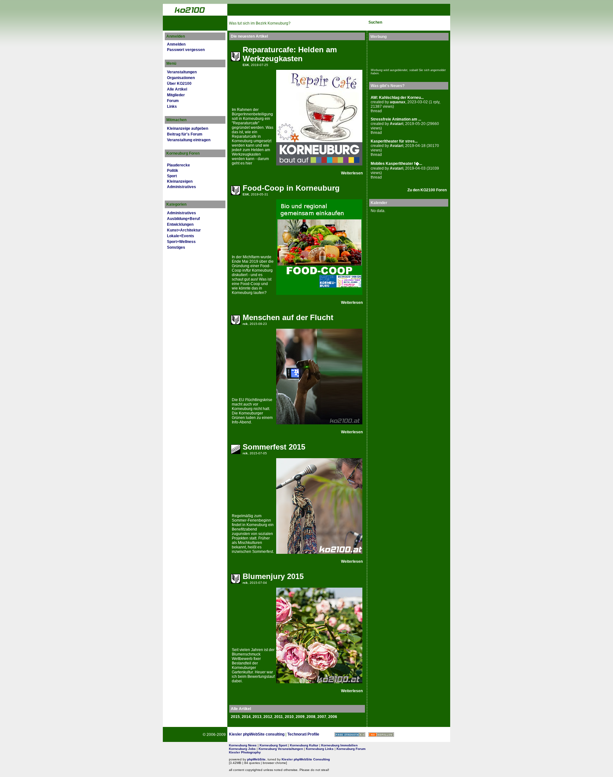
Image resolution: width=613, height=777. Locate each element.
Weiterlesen (352, 173)
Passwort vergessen (186, 50)
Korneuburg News (243, 745)
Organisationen (181, 78)
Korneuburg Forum (351, 749)
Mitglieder (176, 95)
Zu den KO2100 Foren (427, 190)
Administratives (181, 187)
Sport (172, 176)
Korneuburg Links (320, 749)
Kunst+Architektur (184, 230)
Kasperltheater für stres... (394, 141)
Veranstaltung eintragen (188, 140)
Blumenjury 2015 (273, 576)
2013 (257, 717)
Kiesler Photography (245, 752)
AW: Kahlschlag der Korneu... (397, 97)
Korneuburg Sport (273, 745)
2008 (310, 717)
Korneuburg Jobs (242, 749)
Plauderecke (178, 165)
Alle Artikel (177, 89)
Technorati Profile (303, 734)
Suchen (375, 22)
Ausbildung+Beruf (183, 218)
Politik (172, 170)
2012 (267, 717)
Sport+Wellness (181, 241)
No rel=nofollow (381, 734)
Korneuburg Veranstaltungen (281, 749)
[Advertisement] (408, 53)
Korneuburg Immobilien (339, 745)
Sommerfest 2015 (274, 447)
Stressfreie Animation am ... (396, 119)
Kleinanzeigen (180, 181)
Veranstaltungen (182, 72)
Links (172, 106)
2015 (235, 717)
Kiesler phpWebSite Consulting (306, 759)
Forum (173, 101)
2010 (289, 717)
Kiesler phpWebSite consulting (256, 734)
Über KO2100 (179, 83)
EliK (246, 65)
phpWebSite (256, 759)
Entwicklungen (180, 224)
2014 (246, 717)
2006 (332, 717)
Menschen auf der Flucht (288, 317)
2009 (300, 717)
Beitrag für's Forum (184, 134)
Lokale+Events (180, 236)
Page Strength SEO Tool (350, 734)
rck (245, 324)
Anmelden (176, 44)
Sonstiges (176, 247)
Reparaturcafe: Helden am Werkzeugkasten (290, 54)
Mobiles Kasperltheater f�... (396, 163)
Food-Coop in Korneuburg (291, 188)
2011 (278, 717)
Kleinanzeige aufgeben (187, 128)
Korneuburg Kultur (304, 745)
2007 (321, 717)
